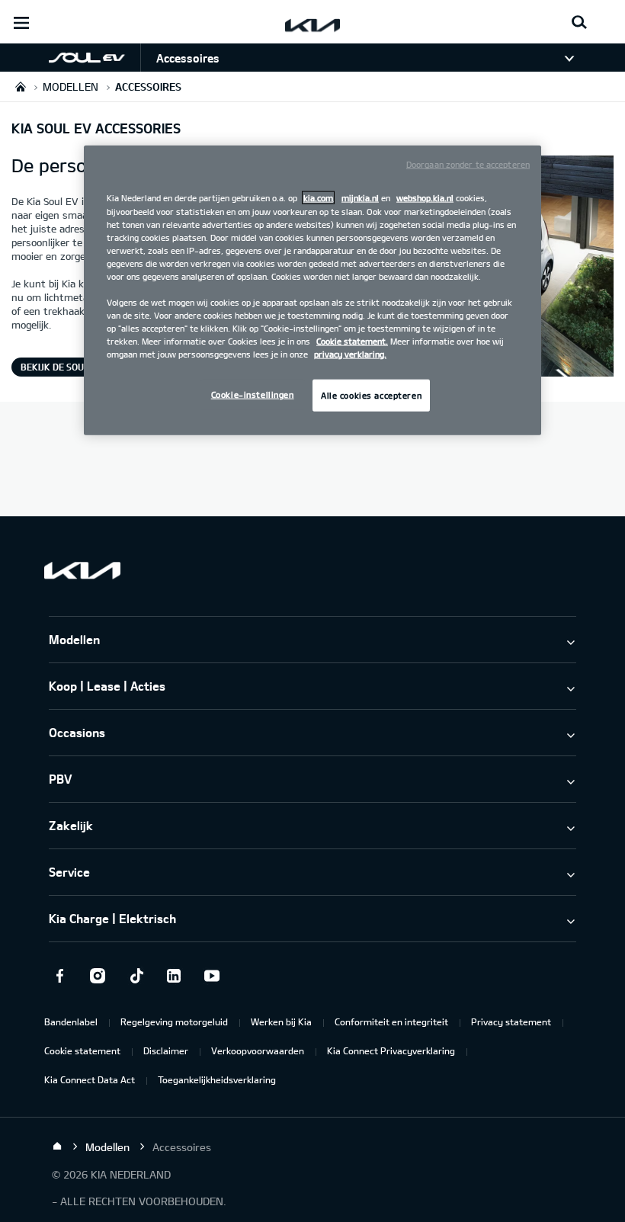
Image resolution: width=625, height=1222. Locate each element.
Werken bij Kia (281, 1021)
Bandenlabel (71, 1021)
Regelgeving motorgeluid (174, 1021)
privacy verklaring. (350, 354)
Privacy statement (511, 1021)
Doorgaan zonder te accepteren (468, 164)
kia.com (318, 198)
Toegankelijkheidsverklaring (217, 1079)
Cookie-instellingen (252, 394)
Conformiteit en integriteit (391, 1021)
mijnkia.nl (360, 198)
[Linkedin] (174, 976)
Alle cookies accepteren (371, 395)
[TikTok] (135, 976)
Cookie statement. (352, 341)
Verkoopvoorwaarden (257, 1050)
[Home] (57, 1146)
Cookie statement (82, 1050)
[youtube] (212, 976)
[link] (70, 57)
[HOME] (20, 86)
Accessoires (188, 58)
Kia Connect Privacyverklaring (391, 1050)
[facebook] (59, 976)
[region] (312, 290)
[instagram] (97, 976)
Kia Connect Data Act (89, 1079)
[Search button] (579, 22)
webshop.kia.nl (425, 198)
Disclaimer (165, 1050)
